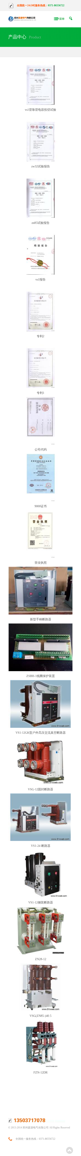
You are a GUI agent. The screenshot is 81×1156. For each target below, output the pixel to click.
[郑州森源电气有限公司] (22, 18)
